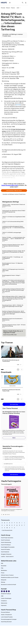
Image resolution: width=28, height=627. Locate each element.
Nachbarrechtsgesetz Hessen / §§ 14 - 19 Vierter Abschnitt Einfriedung (14, 325)
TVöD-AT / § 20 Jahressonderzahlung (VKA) (12, 221)
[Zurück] (18, 369)
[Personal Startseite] (4, 2)
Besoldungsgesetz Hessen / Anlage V (11, 275)
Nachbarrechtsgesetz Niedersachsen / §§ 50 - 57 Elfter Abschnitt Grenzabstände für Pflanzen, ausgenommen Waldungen (13, 312)
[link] (3, 7)
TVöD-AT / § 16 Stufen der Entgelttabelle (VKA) (13, 216)
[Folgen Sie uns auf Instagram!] (6, 591)
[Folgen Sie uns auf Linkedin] (2, 591)
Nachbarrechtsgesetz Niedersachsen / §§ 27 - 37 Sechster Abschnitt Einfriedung (13, 245)
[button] (14, 190)
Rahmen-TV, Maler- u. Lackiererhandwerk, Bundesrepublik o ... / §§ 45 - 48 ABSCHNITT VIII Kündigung (13, 239)
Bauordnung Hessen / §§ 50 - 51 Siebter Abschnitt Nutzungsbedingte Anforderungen (13, 305)
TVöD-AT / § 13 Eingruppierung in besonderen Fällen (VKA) (13, 270)
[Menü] (10, 2)
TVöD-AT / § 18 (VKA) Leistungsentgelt (11, 232)
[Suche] (22, 2)
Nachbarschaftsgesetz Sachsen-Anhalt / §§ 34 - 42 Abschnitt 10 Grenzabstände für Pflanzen (14, 251)
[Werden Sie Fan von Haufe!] (9, 591)
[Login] (25, 2)
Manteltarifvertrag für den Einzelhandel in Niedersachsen (12, 319)
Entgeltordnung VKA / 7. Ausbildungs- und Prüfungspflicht (12, 257)
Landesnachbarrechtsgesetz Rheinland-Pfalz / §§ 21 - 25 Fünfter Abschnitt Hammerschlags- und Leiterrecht (13, 290)
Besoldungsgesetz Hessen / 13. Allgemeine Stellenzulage (12, 263)
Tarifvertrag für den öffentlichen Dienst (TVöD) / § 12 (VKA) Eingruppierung (13, 211)
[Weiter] (21, 369)
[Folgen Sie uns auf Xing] (4, 591)
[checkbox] (3, 467)
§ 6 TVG (18, 105)
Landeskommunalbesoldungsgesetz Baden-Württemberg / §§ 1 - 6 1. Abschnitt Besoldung (13, 227)
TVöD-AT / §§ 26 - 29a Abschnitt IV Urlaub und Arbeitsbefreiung (13, 205)
